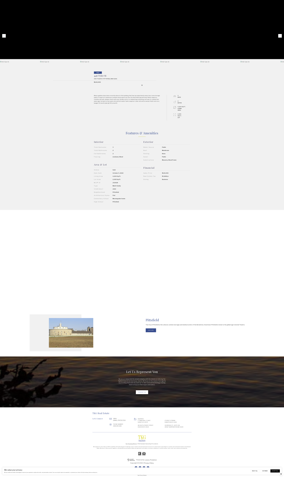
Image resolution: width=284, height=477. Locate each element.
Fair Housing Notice (131, 443)
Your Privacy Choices (142, 475)
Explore (151, 330)
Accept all (275, 470)
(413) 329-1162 (117, 425)
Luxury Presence (151, 460)
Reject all (255, 470)
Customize (265, 470)
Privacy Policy (149, 463)
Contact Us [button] (142, 392)
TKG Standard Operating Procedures (148, 443)
